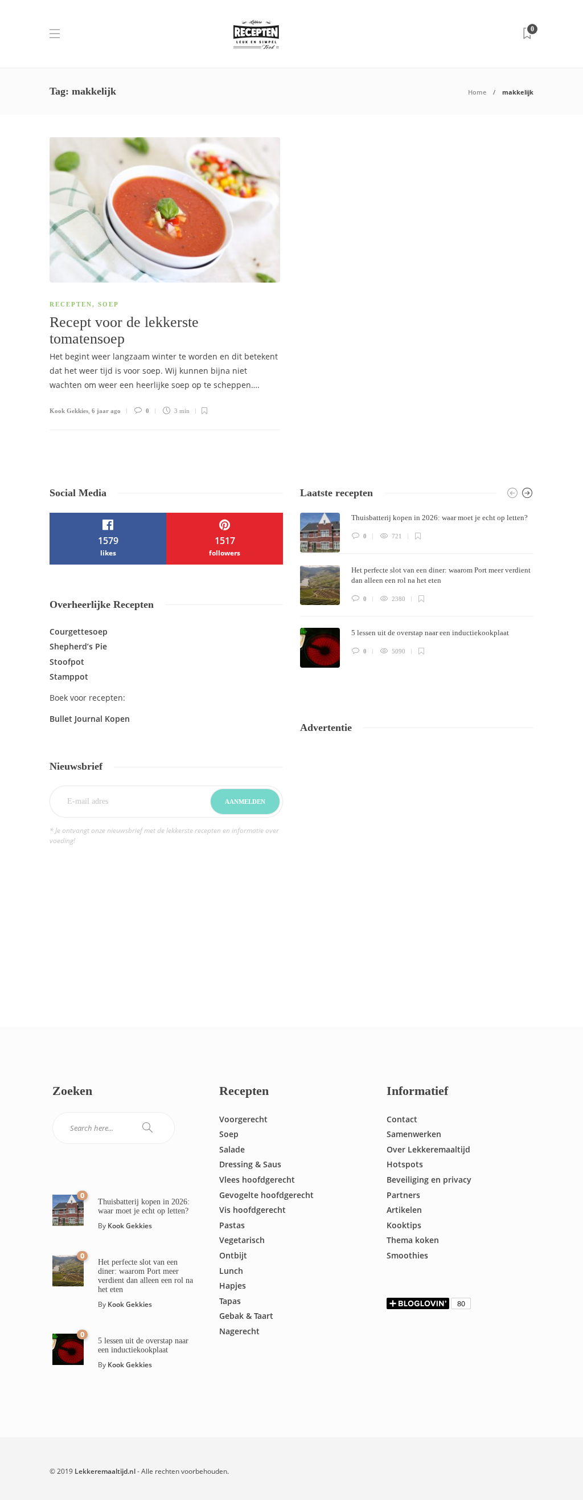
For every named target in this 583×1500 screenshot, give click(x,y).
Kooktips (404, 1225)
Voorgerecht (243, 1119)
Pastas (232, 1225)
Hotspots (405, 1164)
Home (477, 92)
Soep (108, 304)
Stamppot (69, 676)
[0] (68, 1209)
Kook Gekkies (69, 410)
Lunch (231, 1270)
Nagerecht (239, 1331)
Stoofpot (67, 661)
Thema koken (413, 1240)
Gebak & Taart (246, 1315)
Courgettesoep (79, 631)
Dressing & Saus (250, 1164)
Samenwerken (414, 1134)
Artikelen (404, 1209)
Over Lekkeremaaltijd (428, 1149)
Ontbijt (233, 1255)
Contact (402, 1119)
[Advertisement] (416, 857)
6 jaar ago (106, 410)
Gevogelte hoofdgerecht (266, 1195)
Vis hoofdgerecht (252, 1209)
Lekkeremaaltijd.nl (105, 1471)
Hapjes (232, 1285)
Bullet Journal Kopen (90, 718)
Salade (232, 1149)
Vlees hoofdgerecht (257, 1179)
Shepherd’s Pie (78, 646)
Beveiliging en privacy (429, 1179)
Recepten (71, 304)
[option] (416, 590)
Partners (403, 1195)
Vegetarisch (242, 1240)
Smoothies (407, 1255)
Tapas (230, 1300)
